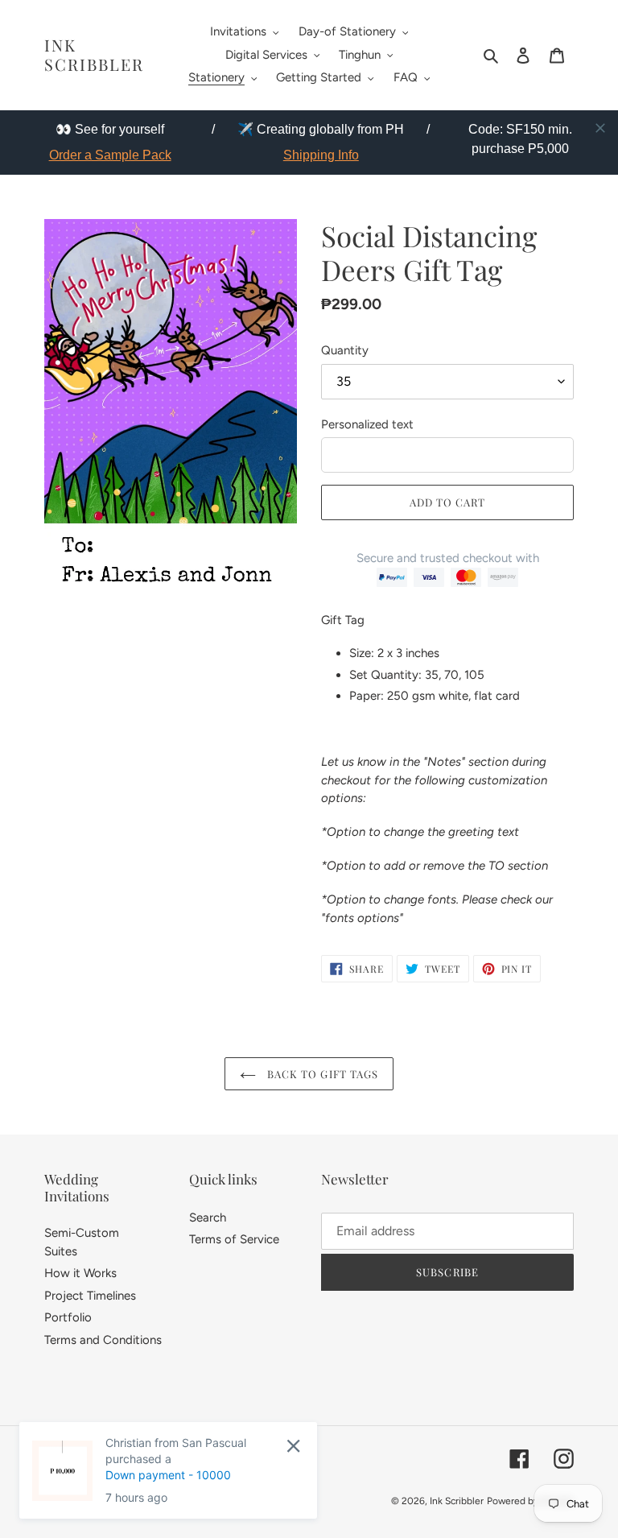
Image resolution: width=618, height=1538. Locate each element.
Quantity (345, 350)
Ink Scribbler (94, 54)
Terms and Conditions (103, 1340)
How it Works (80, 1273)
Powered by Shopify (530, 1501)
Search (207, 1217)
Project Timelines (90, 1295)
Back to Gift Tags (321, 1074)
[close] (600, 128)
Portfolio (68, 1317)
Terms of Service (234, 1239)
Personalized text (367, 424)
